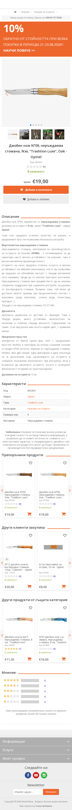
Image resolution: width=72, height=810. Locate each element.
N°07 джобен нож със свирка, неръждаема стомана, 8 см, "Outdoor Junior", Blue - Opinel (52, 641)
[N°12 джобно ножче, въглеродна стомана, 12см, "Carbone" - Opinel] (19, 547)
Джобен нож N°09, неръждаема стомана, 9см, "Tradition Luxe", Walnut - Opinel (17, 496)
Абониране (51, 792)
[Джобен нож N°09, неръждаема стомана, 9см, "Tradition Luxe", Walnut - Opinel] (19, 475)
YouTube (36, 775)
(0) (20, 503)
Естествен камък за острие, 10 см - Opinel (51, 566)
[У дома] (15, 13)
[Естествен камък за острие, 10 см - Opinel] (53, 547)
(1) (20, 648)
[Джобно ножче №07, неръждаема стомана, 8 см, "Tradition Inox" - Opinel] (19, 620)
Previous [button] (2, 490)
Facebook (28, 775)
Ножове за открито (38, 408)
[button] (6, 93)
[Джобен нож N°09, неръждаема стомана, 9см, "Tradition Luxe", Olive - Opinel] (53, 475)
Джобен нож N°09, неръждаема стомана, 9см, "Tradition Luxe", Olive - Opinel (52, 496)
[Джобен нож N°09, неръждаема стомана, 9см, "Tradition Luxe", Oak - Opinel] (36, 92)
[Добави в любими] (30, 463)
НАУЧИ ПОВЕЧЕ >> (19, 50)
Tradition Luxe (35, 402)
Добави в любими (37, 199)
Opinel (30, 396)
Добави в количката (38, 189)
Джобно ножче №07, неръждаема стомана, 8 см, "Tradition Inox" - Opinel (18, 641)
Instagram (44, 775)
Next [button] (70, 490)
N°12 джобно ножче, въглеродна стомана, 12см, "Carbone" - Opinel (18, 567)
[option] (19, 488)
